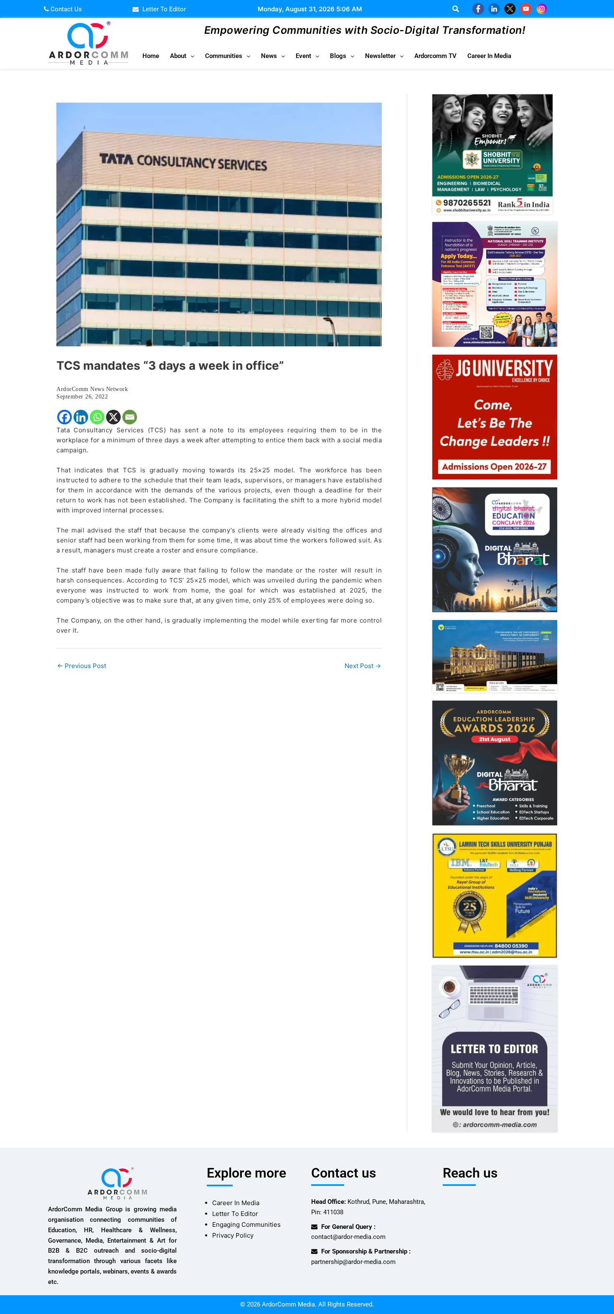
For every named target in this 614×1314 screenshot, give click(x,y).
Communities (223, 56)
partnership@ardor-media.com (353, 1262)
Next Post (363, 666)
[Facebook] (64, 417)
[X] (113, 417)
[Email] (129, 417)
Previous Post (81, 666)
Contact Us (65, 9)
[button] (182, 56)
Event (303, 56)
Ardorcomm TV (435, 56)
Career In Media (489, 56)
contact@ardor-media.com (348, 1237)
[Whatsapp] (97, 417)
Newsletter (380, 56)
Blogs (338, 56)
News (269, 56)
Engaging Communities (246, 1224)
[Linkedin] (81, 417)
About (178, 56)
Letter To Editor (235, 1214)
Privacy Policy (233, 1235)
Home (150, 56)
